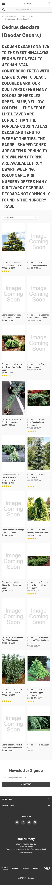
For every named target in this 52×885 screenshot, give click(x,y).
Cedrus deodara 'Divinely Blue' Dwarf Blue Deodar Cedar (12, 367)
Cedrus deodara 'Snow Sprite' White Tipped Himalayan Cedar (36, 692)
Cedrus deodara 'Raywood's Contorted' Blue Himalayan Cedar (38, 640)
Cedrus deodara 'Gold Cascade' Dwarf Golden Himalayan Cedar (11, 477)
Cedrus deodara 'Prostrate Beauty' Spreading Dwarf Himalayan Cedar (37, 585)
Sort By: (6, 217)
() (48, 3)
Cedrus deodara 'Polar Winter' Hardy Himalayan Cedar (11, 585)
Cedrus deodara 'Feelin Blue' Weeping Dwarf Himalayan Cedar (36, 422)
